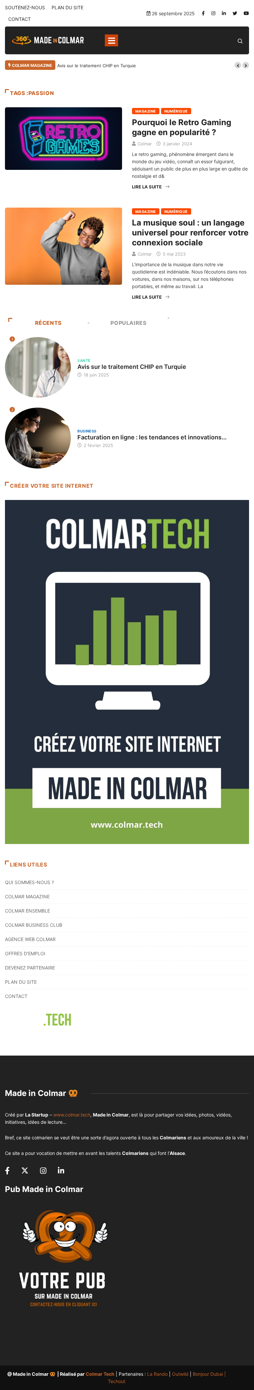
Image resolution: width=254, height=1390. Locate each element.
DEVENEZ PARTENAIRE (30, 967)
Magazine (145, 111)
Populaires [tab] (128, 323)
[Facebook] (203, 13)
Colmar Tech (100, 1374)
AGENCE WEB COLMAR (30, 939)
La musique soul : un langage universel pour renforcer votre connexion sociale (190, 232)
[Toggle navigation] (111, 40)
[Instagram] (213, 13)
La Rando (157, 1374)
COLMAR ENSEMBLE (27, 911)
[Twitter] (235, 13)
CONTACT (19, 19)
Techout (116, 1381)
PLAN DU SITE (67, 7)
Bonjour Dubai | (209, 1374)
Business (87, 431)
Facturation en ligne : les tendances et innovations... (152, 437)
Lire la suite (147, 186)
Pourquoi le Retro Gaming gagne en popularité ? (181, 127)
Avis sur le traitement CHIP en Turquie (96, 65)
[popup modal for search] (240, 40)
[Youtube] (246, 13)
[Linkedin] (224, 13)
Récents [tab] (48, 323)
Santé (83, 360)
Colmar (145, 143)
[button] (237, 65)
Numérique (176, 111)
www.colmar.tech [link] (71, 1114)
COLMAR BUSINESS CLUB (33, 925)
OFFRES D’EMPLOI (25, 953)
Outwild (180, 1374)
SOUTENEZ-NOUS (25, 7)
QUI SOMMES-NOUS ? (29, 882)
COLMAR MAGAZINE (27, 896)
